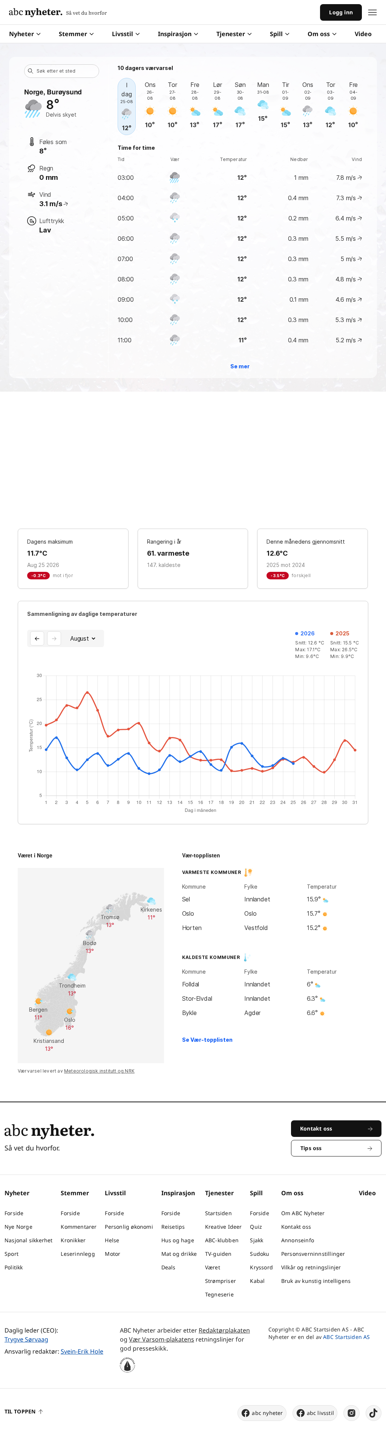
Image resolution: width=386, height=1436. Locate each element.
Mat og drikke (179, 1253)
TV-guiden (218, 1253)
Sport (11, 1253)
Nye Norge (18, 1226)
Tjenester (230, 34)
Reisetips (173, 1226)
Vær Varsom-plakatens (161, 1339)
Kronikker (73, 1240)
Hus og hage (177, 1240)
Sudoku (259, 1253)
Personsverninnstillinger (313, 1253)
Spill (276, 34)
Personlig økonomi (129, 1226)
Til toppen (20, 1411)
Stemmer (73, 34)
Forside (14, 1213)
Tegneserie (219, 1294)
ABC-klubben (222, 1240)
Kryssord (261, 1267)
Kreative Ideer (223, 1226)
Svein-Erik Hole (82, 1351)
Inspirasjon (174, 34)
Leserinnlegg (78, 1253)
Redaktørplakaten (224, 1330)
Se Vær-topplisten (207, 1039)
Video (363, 34)
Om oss (319, 34)
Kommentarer (78, 1226)
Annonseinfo (297, 1240)
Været (212, 1267)
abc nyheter (267, 1412)
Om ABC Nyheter (303, 1213)
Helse (112, 1240)
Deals (168, 1267)
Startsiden (218, 1213)
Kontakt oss (296, 1226)
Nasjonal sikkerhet (29, 1240)
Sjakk (256, 1240)
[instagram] (351, 1413)
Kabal (257, 1280)
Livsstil (122, 34)
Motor (112, 1253)
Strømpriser (220, 1280)
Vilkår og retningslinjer (311, 1267)
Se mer (240, 366)
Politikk (14, 1267)
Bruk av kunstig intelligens (316, 1280)
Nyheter (21, 34)
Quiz (256, 1226)
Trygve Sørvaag (26, 1339)
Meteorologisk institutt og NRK (99, 1071)
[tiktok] (373, 1413)
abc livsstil (320, 1412)
